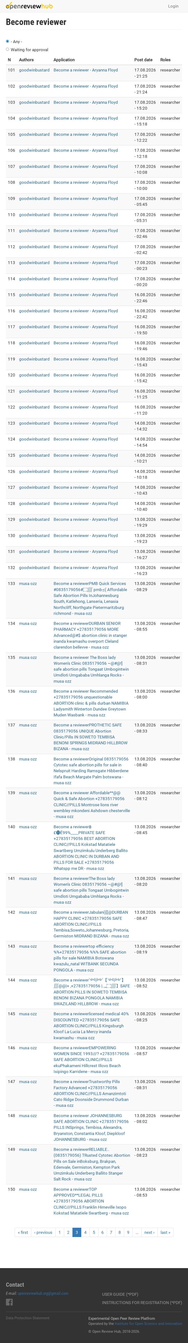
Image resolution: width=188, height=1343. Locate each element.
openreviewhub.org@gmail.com (43, 1293)
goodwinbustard (34, 70)
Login (173, 6)
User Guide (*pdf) (120, 1294)
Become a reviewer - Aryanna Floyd (86, 70)
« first (23, 1232)
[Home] (31, 6)
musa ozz (28, 583)
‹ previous (43, 1232)
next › (149, 1232)
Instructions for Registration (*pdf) (142, 1302)
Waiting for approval (29, 49)
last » (165, 1232)
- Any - (16, 41)
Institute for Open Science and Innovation (148, 1323)
